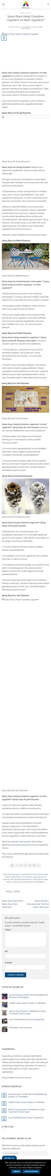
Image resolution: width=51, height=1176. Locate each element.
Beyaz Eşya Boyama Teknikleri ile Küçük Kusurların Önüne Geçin (27, 1012)
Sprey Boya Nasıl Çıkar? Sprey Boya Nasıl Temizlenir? (13, 904)
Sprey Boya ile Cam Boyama (22, 877)
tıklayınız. (9, 857)
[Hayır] (48, 1168)
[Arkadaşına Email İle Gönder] (26, 866)
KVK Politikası (31, 1171)
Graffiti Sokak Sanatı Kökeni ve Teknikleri (27, 1003)
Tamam (16, 1171)
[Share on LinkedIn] (34, 866)
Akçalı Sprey (37, 27)
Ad (6, 951)
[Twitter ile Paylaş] (21, 866)
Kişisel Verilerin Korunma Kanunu (16, 1077)
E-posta (8, 962)
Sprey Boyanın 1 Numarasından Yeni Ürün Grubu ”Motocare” (38, 904)
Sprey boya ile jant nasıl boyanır (16, 841)
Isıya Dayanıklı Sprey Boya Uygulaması (26, 1019)
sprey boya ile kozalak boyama (21, 879)
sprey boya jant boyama (26, 845)
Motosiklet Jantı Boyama (20, 1027)
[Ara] (48, 4)
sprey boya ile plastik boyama (24, 882)
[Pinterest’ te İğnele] (30, 866)
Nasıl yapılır (25, 13)
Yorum (8, 930)
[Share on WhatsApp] (12, 866)
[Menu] (3, 4)
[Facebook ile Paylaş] (16, 866)
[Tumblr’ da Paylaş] (39, 866)
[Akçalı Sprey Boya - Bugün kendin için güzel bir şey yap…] (25, 4)
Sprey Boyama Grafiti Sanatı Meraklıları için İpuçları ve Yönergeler (28, 996)
